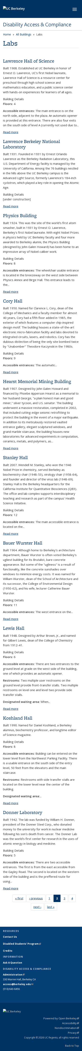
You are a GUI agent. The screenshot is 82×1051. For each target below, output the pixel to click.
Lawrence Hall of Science (28, 61)
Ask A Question (12, 962)
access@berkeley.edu (18, 984)
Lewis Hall (13, 628)
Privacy (73, 1032)
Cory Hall (12, 301)
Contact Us (10, 936)
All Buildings (23, 34)
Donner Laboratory (22, 812)
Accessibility (70, 1023)
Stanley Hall (15, 457)
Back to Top (72, 1045)
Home (7, 34)
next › (38, 908)
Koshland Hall (17, 718)
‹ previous (37, 899)
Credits (7, 950)
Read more (10, 132)
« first (20, 899)
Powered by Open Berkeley (61, 1018)
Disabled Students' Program (22, 943)
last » (52, 908)
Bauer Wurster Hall (22, 543)
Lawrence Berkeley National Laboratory (31, 144)
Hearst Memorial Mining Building (37, 381)
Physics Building (20, 215)
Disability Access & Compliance (37, 24)
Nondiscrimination (67, 1028)
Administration (14, 974)
